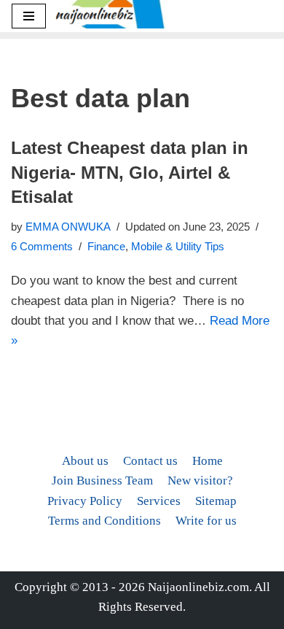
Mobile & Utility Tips (177, 246)
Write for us (206, 521)
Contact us (150, 461)
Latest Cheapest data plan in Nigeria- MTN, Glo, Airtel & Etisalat (129, 172)
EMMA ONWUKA (68, 226)
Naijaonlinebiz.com (198, 587)
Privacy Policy (84, 501)
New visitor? (200, 480)
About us (85, 461)
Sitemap (216, 501)
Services (159, 501)
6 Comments (42, 246)
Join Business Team (102, 480)
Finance (106, 246)
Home (207, 461)
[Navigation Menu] (29, 16)
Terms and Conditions (104, 521)
